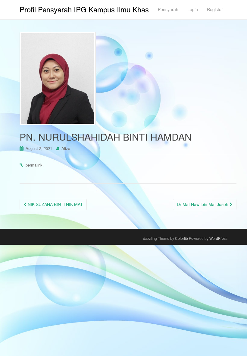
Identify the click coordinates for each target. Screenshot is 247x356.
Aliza (65, 148)
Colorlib (181, 238)
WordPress (218, 238)
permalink (34, 165)
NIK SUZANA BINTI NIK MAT (55, 204)
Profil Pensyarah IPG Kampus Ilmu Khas (84, 9)
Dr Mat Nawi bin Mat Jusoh (203, 204)
